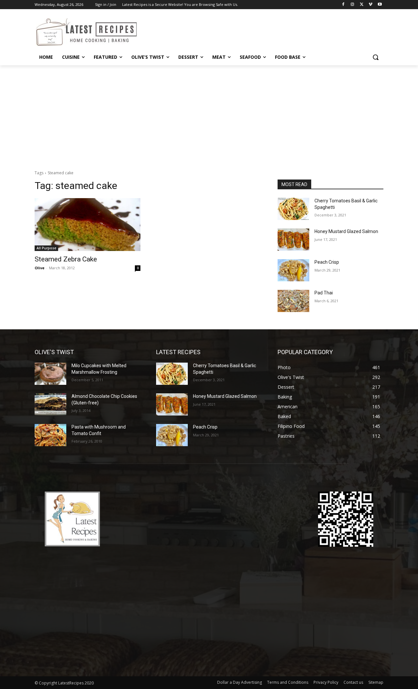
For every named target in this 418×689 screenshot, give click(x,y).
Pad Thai (323, 292)
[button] (375, 57)
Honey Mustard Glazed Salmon (346, 231)
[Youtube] (379, 4)
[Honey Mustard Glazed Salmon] (293, 239)
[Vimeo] (370, 4)
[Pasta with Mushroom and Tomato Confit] (50, 435)
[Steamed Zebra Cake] (87, 224)
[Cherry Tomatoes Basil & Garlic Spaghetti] (293, 209)
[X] (361, 4)
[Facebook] (343, 4)
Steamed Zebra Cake (66, 259)
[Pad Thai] (293, 301)
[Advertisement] (209, 114)
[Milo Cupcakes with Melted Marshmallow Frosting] (50, 374)
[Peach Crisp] (293, 270)
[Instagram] (352, 4)
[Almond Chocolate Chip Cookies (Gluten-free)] (50, 404)
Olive (39, 267)
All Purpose (46, 248)
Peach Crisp (326, 262)
